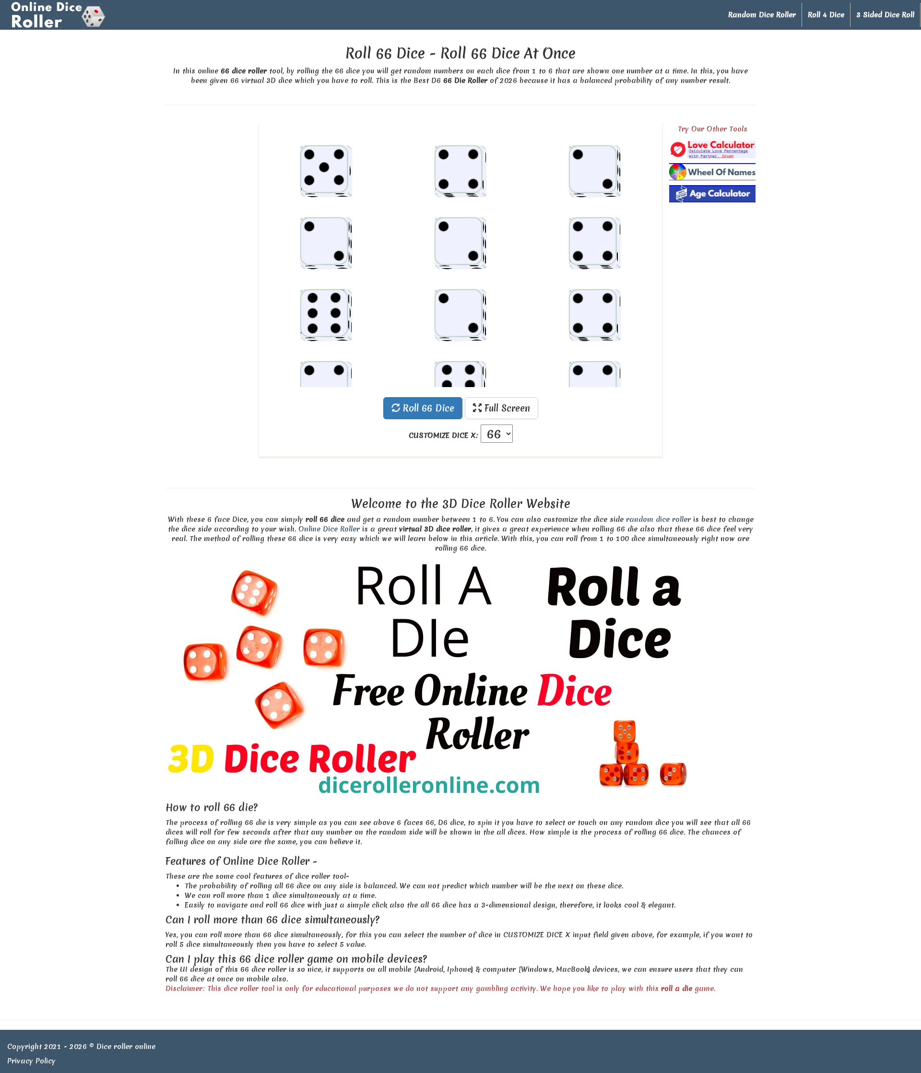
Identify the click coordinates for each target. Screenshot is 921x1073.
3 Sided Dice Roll (885, 15)
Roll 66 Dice (427, 408)
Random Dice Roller (762, 15)
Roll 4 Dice (826, 15)
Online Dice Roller (329, 529)
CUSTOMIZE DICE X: (443, 435)
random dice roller (658, 519)
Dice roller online (125, 1046)
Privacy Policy (31, 1061)
